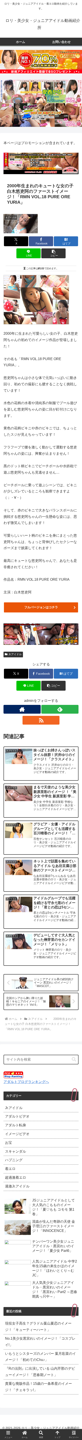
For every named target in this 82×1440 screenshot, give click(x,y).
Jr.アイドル (15, 654)
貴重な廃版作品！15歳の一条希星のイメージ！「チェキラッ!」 (38, 1387)
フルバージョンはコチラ (41, 607)
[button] (53, 253)
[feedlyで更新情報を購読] (60, 709)
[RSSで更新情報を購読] (41, 720)
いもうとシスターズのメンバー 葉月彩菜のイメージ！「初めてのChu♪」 (40, 1357)
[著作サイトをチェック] (22, 709)
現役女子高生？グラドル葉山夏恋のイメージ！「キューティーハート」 (38, 1326)
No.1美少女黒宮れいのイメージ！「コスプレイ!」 (40, 1342)
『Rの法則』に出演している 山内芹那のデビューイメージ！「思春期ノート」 (40, 1372)
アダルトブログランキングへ (26, 1082)
